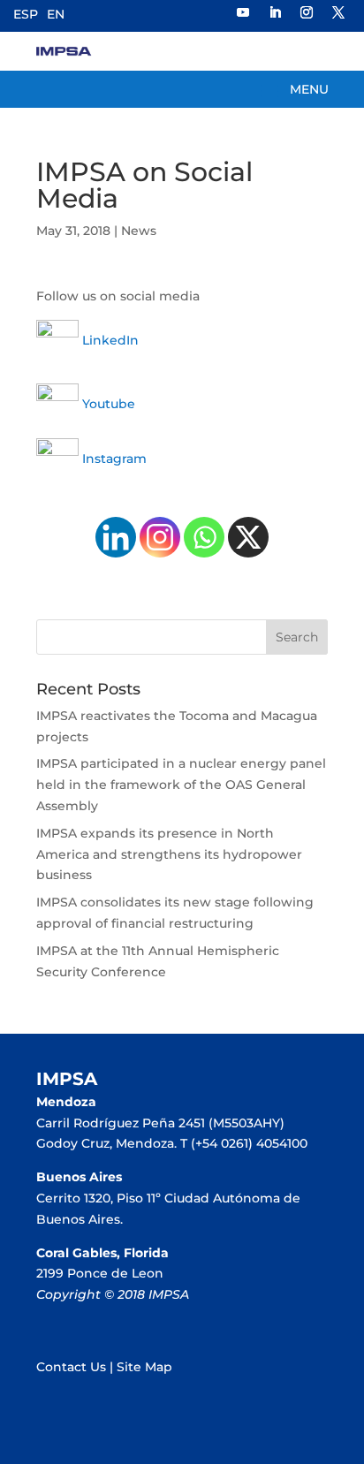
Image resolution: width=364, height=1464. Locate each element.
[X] (248, 537)
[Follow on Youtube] (243, 12)
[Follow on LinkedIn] (274, 12)
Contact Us (71, 1367)
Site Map (144, 1367)
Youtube (107, 404)
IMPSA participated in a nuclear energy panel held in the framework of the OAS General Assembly (181, 784)
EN (55, 14)
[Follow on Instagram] (306, 12)
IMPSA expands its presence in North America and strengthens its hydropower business (169, 854)
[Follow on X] (338, 12)
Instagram (114, 459)
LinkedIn (109, 340)
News (138, 231)
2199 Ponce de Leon (99, 1273)
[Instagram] (160, 537)
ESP (25, 14)
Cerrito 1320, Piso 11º (100, 1198)
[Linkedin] (115, 537)
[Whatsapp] (204, 537)
